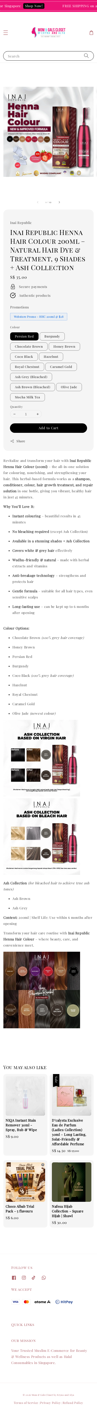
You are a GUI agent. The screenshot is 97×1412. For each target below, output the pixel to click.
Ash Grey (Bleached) (31, 377)
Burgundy (52, 336)
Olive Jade (69, 387)
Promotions (19, 307)
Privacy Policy (50, 1403)
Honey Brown (64, 346)
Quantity (16, 406)
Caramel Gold (61, 367)
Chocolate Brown (29, 346)
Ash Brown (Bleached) (32, 387)
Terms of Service (26, 1403)
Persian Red (24, 336)
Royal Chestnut (27, 367)
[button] (6, 33)
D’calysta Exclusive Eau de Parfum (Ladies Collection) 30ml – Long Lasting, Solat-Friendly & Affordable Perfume (48, 9)
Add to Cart (48, 428)
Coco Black (24, 356)
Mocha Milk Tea (27, 397)
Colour (15, 327)
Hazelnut (51, 356)
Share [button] (20, 441)
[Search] (86, 55)
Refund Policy (73, 1403)
